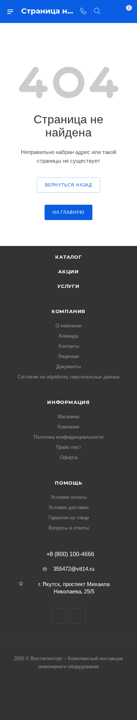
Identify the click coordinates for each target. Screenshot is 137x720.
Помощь (68, 483)
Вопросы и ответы (69, 528)
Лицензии (68, 356)
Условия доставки (68, 507)
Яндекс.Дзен (78, 616)
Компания (68, 311)
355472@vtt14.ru (73, 569)
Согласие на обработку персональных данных (69, 377)
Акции (68, 271)
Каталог (68, 257)
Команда (68, 336)
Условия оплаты (69, 497)
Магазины (68, 416)
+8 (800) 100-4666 (70, 554)
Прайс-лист (68, 447)
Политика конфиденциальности (68, 437)
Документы (68, 366)
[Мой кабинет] (110, 11)
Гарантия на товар (69, 517)
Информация (68, 402)
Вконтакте (59, 616)
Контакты (68, 346)
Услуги (68, 286)
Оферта (68, 457)
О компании (68, 325)
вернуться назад (68, 185)
